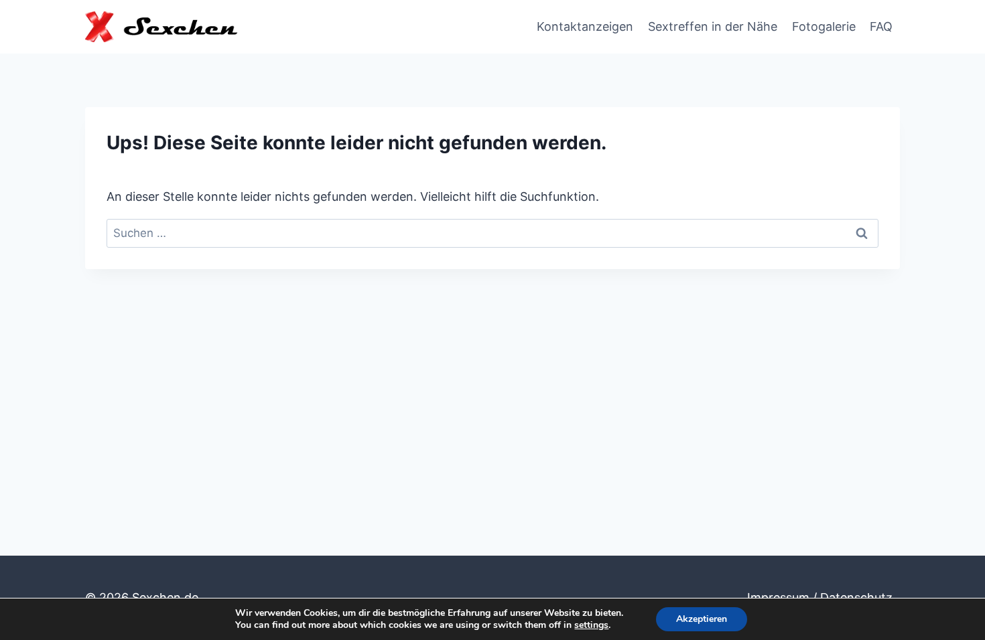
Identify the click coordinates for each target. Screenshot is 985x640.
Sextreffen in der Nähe (712, 26)
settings (591, 625)
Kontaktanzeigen (585, 26)
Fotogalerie (824, 26)
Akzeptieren (701, 619)
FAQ (881, 26)
